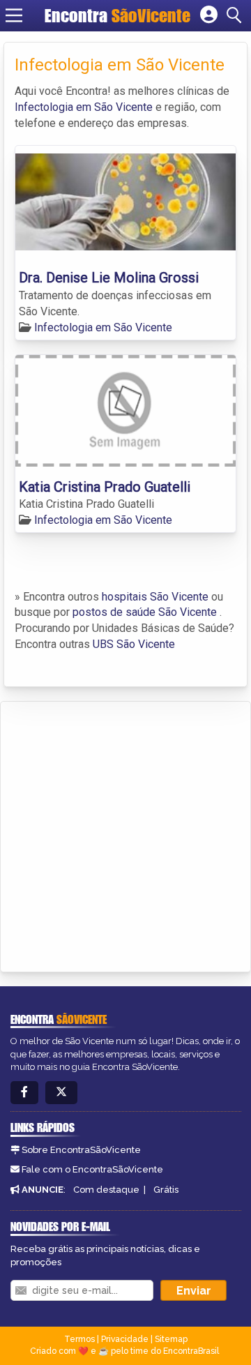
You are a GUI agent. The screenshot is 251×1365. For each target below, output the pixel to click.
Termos (79, 1339)
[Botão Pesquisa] (236, 15)
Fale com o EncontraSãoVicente (92, 1169)
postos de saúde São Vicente (145, 612)
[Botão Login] (209, 15)
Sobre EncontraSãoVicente (81, 1150)
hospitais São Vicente (155, 596)
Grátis (165, 1189)
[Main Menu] (14, 15)
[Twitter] (61, 1092)
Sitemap (171, 1339)
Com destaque (106, 1189)
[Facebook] (24, 1092)
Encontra (117, 15)
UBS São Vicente (134, 644)
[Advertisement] (125, 834)
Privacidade (125, 1339)
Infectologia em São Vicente (84, 107)
